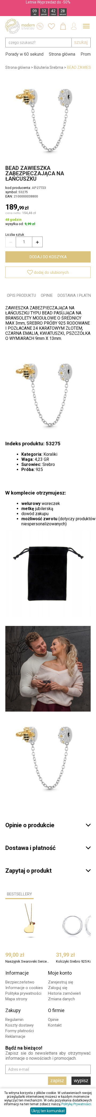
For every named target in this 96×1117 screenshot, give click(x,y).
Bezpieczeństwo (19, 982)
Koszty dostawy (19, 1025)
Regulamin (14, 1019)
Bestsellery (19, 894)
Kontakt (55, 1025)
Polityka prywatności (23, 993)
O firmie (56, 1010)
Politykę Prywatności (76, 1104)
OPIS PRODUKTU (21, 295)
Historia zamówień (64, 993)
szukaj (81, 42)
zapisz (57, 1080)
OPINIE (47, 295)
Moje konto (60, 973)
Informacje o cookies (24, 987)
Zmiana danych (61, 999)
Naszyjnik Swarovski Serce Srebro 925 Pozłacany (27, 961)
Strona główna (62, 54)
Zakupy (13, 1010)
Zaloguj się (57, 987)
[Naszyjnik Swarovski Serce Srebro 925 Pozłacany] (30, 925)
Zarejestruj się (60, 982)
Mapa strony (16, 999)
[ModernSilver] (20, 26)
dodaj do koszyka (48, 256)
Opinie (53, 1019)
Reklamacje (15, 1036)
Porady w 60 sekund (24, 54)
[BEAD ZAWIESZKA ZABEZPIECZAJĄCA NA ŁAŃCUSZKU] (48, 117)
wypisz (81, 1080)
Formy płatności (19, 1030)
